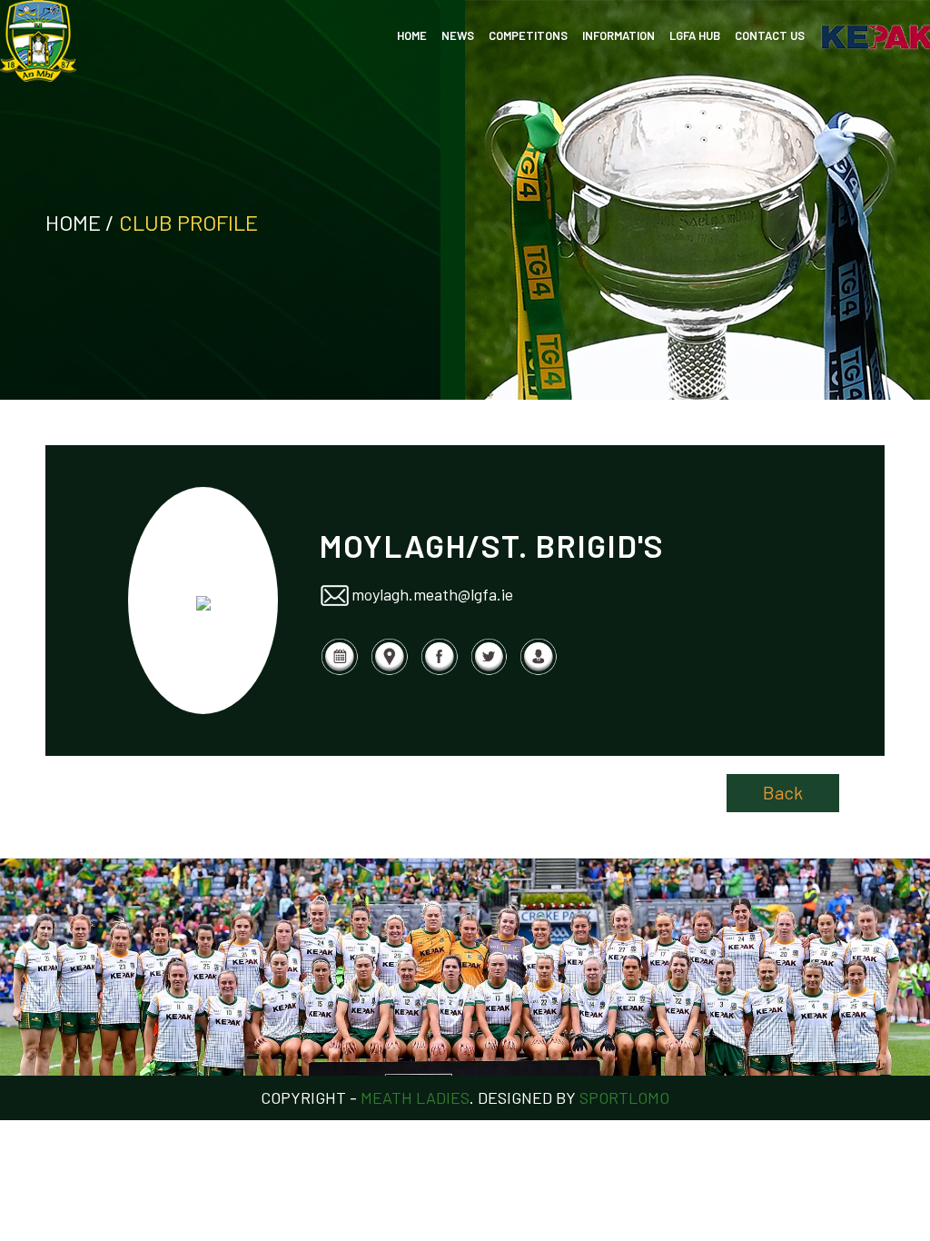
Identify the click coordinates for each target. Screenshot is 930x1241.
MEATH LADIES (415, 1097)
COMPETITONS (528, 35)
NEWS (457, 35)
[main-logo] (38, 41)
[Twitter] (489, 670)
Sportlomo (624, 1097)
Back (783, 792)
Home (73, 222)
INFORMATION (618, 35)
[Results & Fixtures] (339, 670)
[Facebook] (439, 670)
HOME (412, 35)
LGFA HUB (694, 35)
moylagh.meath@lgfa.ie (432, 593)
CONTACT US (770, 35)
